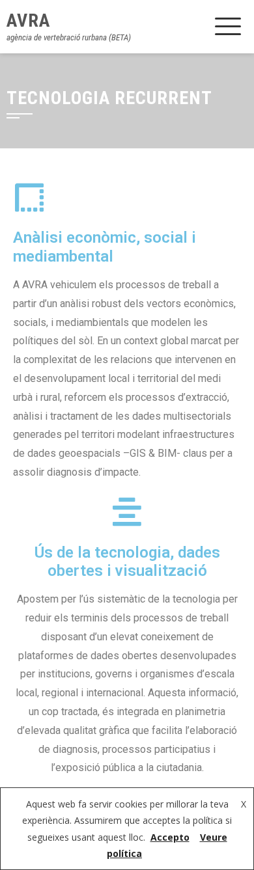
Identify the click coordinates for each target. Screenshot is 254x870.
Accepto (170, 837)
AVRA (28, 20)
